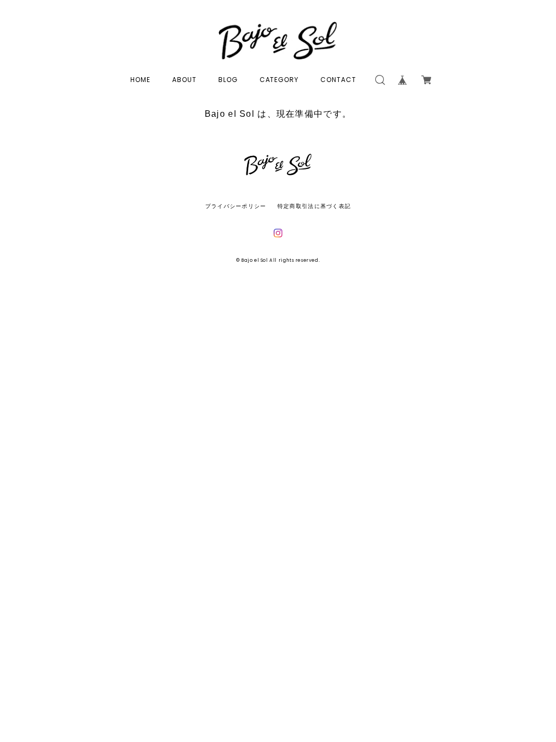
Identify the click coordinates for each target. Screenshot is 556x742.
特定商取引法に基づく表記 (314, 206)
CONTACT (338, 79)
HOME (140, 79)
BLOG (228, 79)
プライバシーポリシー (236, 206)
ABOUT (184, 79)
